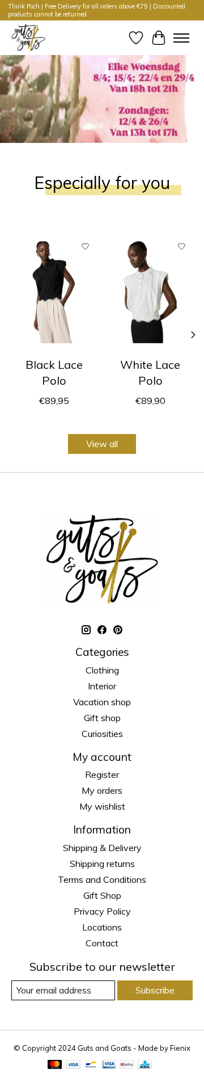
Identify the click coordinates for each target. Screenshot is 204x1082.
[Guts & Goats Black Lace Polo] (53, 292)
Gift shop (102, 717)
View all (102, 443)
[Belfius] (127, 1065)
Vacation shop (102, 702)
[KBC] (145, 1065)
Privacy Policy (102, 911)
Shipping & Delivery (102, 847)
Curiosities (102, 733)
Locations (102, 927)
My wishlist (102, 806)
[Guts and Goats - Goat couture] (28, 38)
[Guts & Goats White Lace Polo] (150, 292)
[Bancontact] (91, 1065)
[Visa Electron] (109, 1065)
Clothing (102, 670)
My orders (102, 790)
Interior (102, 686)
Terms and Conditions (102, 879)
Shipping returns (102, 863)
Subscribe (155, 990)
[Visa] (73, 1065)
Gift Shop (102, 895)
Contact (102, 943)
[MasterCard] (55, 1065)
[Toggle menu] (181, 38)
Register (102, 774)
